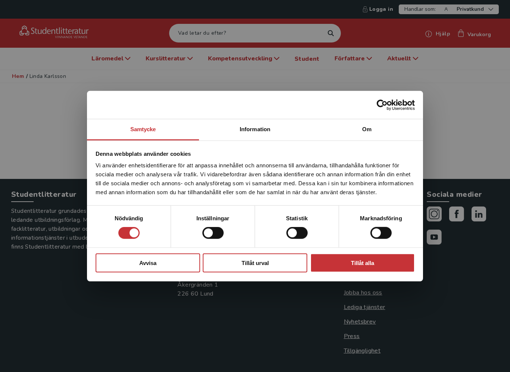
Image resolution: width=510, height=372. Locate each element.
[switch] (213, 233)
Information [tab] (255, 129)
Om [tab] (366, 129)
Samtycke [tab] (143, 129)
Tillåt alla (362, 263)
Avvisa (147, 263)
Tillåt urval (255, 263)
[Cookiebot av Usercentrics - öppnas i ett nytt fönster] (382, 104)
